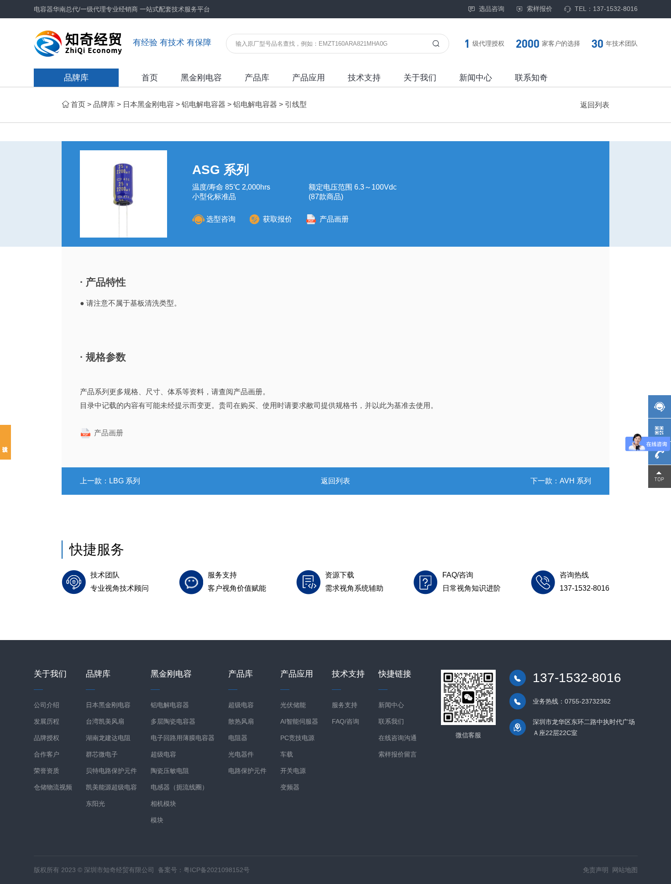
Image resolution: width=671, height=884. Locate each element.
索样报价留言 (397, 754)
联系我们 (391, 721)
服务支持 (344, 705)
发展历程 (46, 721)
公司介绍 (46, 705)
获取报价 (277, 219)
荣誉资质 (46, 770)
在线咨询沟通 (397, 737)
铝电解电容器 (203, 104)
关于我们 (420, 77)
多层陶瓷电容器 (173, 721)
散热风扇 (241, 721)
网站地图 (625, 869)
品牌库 (76, 77)
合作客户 (46, 754)
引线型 (296, 104)
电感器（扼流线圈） (179, 787)
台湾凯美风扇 (105, 721)
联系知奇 (531, 77)
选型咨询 (221, 219)
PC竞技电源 (297, 737)
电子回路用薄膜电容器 (183, 737)
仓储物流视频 (53, 787)
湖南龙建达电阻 (108, 737)
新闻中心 (475, 77)
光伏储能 (293, 705)
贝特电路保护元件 (111, 770)
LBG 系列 (124, 481)
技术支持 (364, 77)
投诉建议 (5, 442)
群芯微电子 (102, 754)
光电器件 (241, 754)
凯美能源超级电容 (111, 787)
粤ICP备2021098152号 (216, 869)
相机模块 (163, 803)
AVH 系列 (575, 481)
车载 (286, 754)
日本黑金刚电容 (148, 104)
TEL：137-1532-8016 (606, 8)
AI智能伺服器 (299, 721)
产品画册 (334, 219)
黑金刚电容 (201, 77)
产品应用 (308, 77)
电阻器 (237, 737)
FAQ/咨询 (345, 721)
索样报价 (539, 8)
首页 (150, 77)
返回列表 (594, 105)
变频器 (289, 787)
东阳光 (95, 803)
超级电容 (163, 754)
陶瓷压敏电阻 (170, 770)
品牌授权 (46, 737)
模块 (157, 820)
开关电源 (293, 770)
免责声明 (595, 869)
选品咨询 (491, 8)
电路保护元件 (247, 770)
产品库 (257, 77)
